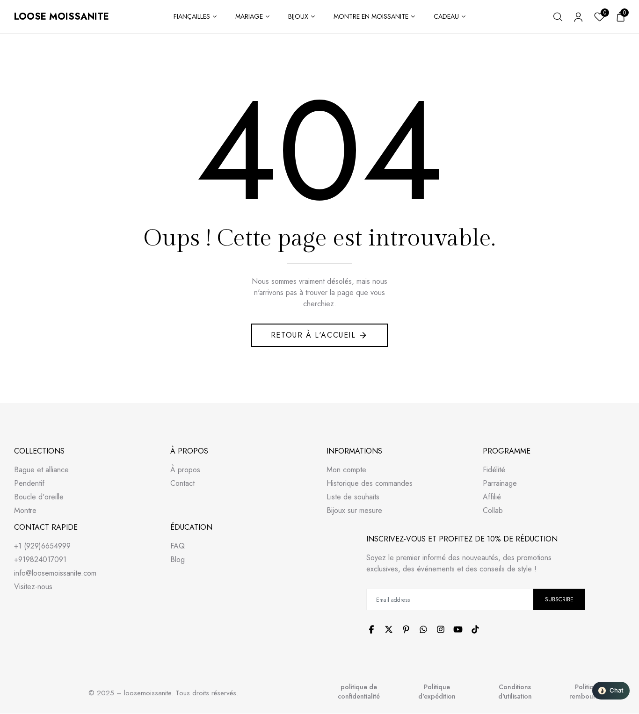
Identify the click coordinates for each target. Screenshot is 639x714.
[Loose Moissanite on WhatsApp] (423, 629)
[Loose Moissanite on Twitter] (389, 629)
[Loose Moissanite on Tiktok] (475, 629)
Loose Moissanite (61, 16)
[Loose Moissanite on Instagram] (441, 629)
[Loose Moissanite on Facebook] (371, 629)
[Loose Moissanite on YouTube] (458, 629)
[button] (611, 691)
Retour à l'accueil (313, 335)
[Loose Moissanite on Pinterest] (406, 629)
